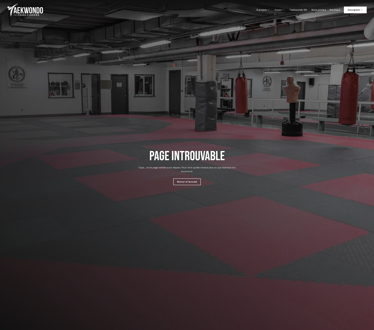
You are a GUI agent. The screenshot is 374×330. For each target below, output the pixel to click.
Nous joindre (318, 9)
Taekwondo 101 (298, 9)
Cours (278, 9)
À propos (261, 9)
